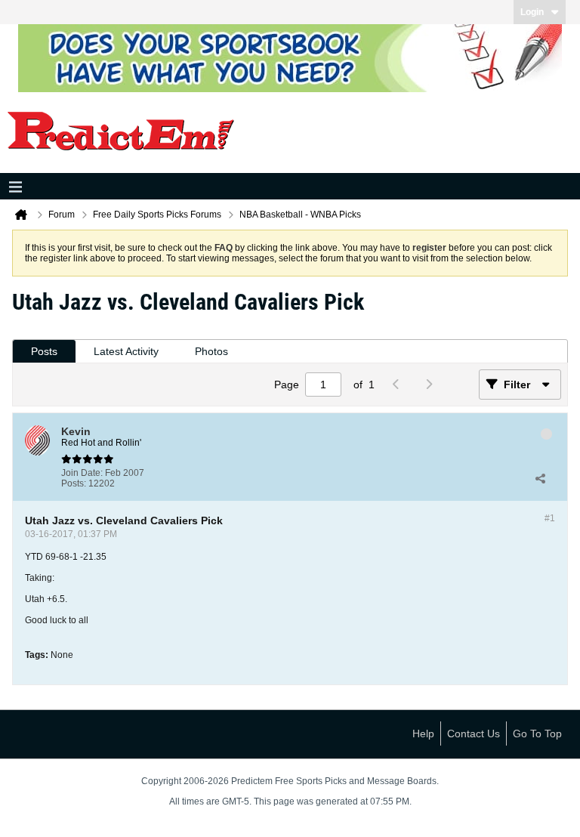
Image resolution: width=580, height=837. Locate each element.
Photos (211, 351)
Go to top (537, 733)
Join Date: (82, 473)
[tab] (44, 351)
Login (532, 12)
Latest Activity (126, 351)
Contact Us (473, 733)
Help (423, 733)
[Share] (540, 478)
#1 (550, 518)
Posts (44, 351)
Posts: (73, 483)
